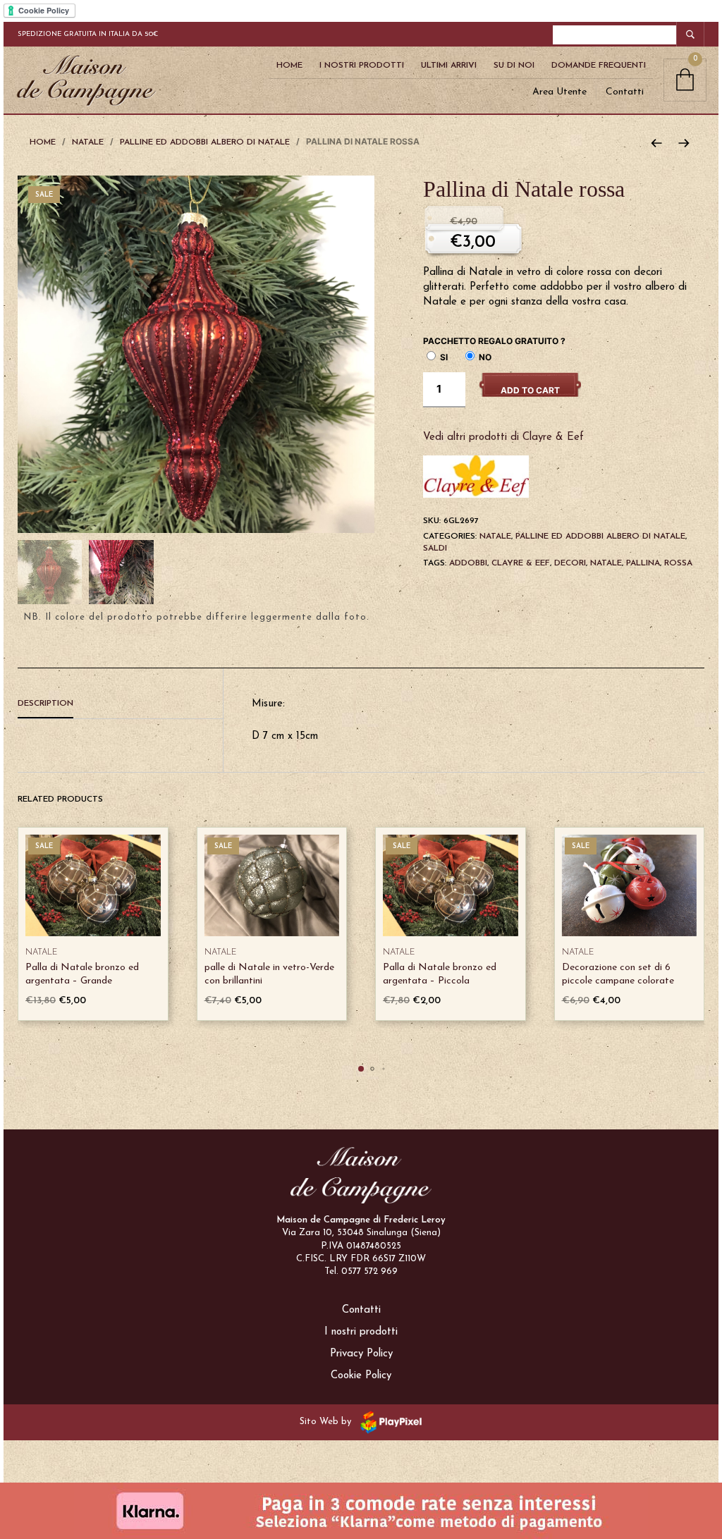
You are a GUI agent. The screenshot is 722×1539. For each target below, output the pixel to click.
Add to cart (530, 390)
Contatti (625, 92)
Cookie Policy (361, 1376)
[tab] (120, 704)
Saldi (435, 548)
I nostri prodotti (361, 1332)
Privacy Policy (361, 1354)
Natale (88, 142)
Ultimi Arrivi (449, 65)
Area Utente (559, 92)
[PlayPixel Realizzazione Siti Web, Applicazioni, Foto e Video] (388, 1421)
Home (289, 65)
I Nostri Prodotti (361, 65)
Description (45, 703)
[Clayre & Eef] (476, 476)
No (484, 357)
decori (570, 563)
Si (443, 357)
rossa (678, 563)
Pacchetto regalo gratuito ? (494, 341)
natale (606, 563)
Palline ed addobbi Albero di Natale (205, 142)
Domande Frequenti (598, 65)
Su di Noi (514, 65)
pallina (643, 563)
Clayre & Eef (520, 563)
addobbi (468, 563)
